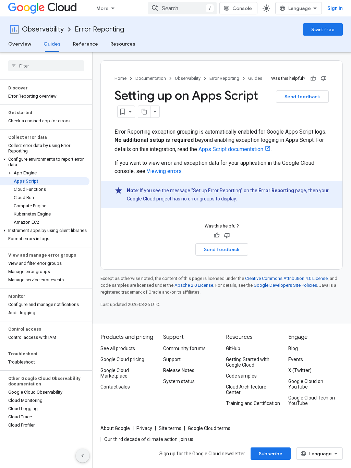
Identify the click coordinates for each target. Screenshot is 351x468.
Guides (52, 44)
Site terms (170, 428)
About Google (115, 428)
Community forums (184, 348)
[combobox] (182, 8)
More (102, 8)
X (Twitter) (300, 370)
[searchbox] (46, 65)
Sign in (335, 8)
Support (172, 359)
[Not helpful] (323, 78)
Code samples (241, 376)
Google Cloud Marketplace (114, 373)
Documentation (150, 78)
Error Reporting (99, 29)
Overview (19, 44)
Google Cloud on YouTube (305, 384)
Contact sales (115, 387)
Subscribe (270, 454)
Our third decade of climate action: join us (148, 439)
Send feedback (302, 97)
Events (295, 359)
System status (179, 381)
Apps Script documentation (230, 149)
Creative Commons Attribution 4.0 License (286, 278)
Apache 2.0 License (193, 285)
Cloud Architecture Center (246, 389)
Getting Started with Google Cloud (247, 362)
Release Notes (178, 370)
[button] (44, 162)
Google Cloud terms (209, 428)
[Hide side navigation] (82, 456)
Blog (293, 348)
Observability (43, 29)
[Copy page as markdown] (144, 112)
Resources (122, 44)
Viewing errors (164, 171)
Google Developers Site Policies (285, 285)
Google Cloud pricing (122, 359)
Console (242, 8)
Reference (85, 44)
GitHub (233, 348)
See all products (117, 348)
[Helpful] (313, 78)
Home (120, 78)
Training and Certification (253, 403)
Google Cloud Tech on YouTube (311, 400)
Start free (323, 29)
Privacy (144, 428)
